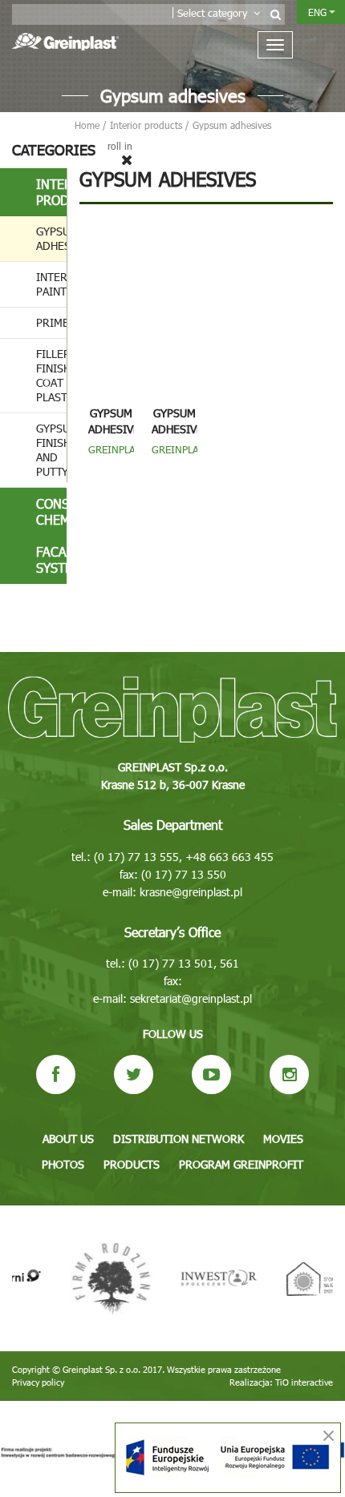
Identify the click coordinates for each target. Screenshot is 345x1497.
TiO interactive (304, 1382)
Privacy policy (38, 1382)
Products (132, 1164)
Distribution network (178, 1138)
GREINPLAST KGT (118, 456)
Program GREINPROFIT (241, 1164)
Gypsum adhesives (51, 238)
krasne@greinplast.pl (191, 891)
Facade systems (51, 559)
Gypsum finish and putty (51, 450)
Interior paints (51, 284)
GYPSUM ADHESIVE (114, 421)
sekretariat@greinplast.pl (191, 998)
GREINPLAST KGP (181, 456)
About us (68, 1138)
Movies (283, 1138)
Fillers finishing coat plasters (51, 375)
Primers (51, 322)
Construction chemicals (51, 511)
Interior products (51, 191)
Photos (63, 1164)
